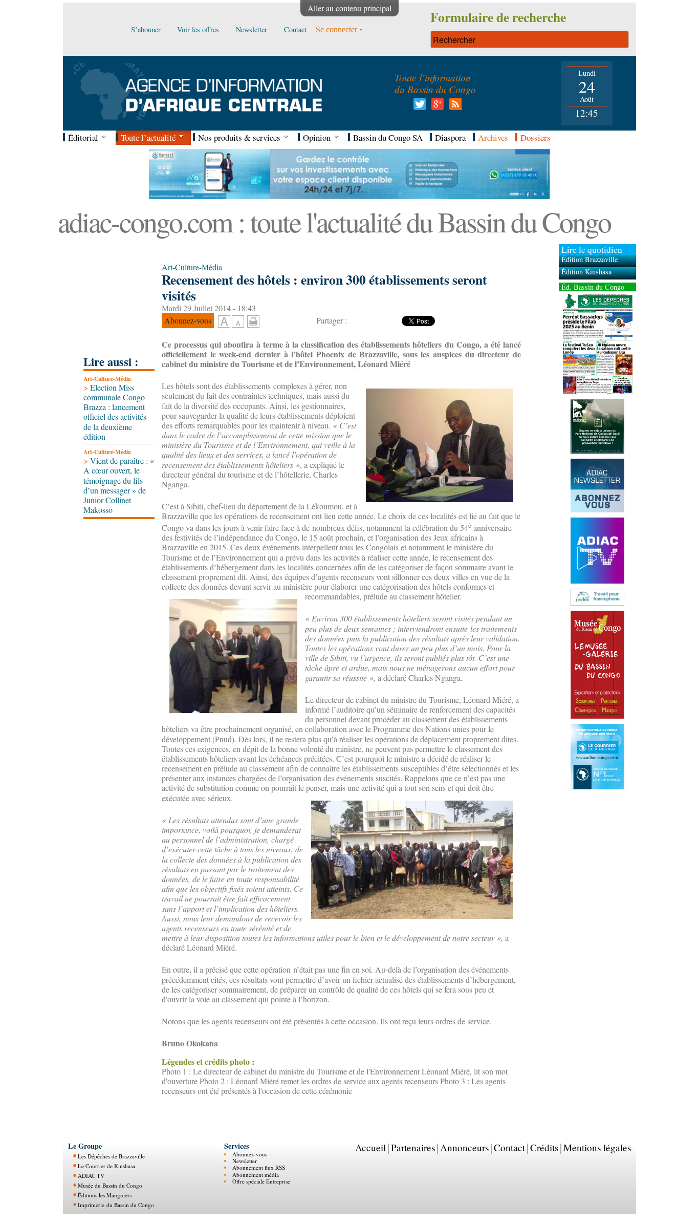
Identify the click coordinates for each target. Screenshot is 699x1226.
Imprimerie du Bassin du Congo (116, 1205)
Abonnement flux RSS (258, 1167)
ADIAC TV (91, 1175)
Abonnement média (255, 1174)
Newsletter (244, 1161)
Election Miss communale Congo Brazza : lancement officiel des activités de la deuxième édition (114, 412)
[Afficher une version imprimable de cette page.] (253, 320)
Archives (493, 137)
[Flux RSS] (454, 107)
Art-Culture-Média (107, 378)
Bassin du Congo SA (388, 137)
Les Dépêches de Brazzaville (111, 1156)
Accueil (370, 1147)
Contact (509, 1147)
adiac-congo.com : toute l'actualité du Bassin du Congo (334, 221)
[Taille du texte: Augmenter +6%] (224, 322)
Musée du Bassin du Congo (110, 1185)
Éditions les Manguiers (105, 1195)
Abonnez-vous (249, 1154)
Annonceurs (464, 1147)
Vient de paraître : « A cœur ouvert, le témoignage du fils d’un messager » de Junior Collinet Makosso (118, 485)
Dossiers (535, 137)
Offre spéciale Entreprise (261, 1181)
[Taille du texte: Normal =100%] (238, 322)
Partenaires (413, 1147)
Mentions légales (597, 1147)
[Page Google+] (436, 107)
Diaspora (450, 137)
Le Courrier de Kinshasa (106, 1166)
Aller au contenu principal (349, 8)
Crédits (544, 1147)
